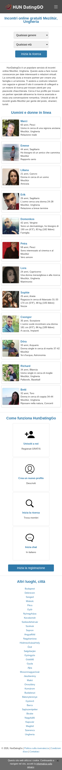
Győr (29, 609)
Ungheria (30, 734)
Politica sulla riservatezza (36, 748)
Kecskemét (30, 617)
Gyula (30, 663)
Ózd (30, 647)
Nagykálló (30, 717)
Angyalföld (29, 634)
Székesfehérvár (30, 622)
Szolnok (30, 626)
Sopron (30, 630)
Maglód (30, 726)
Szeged (30, 597)
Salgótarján (30, 651)
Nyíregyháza (29, 613)
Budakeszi (29, 692)
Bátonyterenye (29, 697)
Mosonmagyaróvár (30, 672)
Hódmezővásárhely (30, 642)
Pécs (29, 605)
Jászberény (30, 676)
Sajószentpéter (30, 709)
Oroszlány (29, 684)
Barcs (30, 705)
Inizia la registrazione (31, 568)
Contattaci (34, 751)
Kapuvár (29, 722)
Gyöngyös (29, 655)
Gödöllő (30, 659)
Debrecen (30, 592)
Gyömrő (30, 701)
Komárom (30, 688)
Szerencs (30, 730)
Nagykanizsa (30, 638)
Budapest (30, 588)
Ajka (30, 667)
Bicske (29, 713)
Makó (30, 680)
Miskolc (30, 601)
